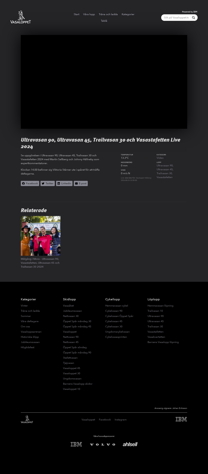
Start (76, 14)
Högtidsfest (27, 347)
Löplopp (154, 299)
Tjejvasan (68, 362)
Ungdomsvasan (72, 378)
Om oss (25, 326)
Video (160, 157)
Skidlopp (69, 299)
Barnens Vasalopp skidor (77, 383)
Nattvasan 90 (70, 336)
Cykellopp (112, 299)
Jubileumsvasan (30, 342)
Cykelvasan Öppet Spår (119, 316)
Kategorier (128, 14)
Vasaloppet (70, 331)
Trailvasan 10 (155, 310)
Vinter (24, 305)
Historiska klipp (30, 336)
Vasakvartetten (156, 336)
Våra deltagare (30, 321)
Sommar (26, 316)
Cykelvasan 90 (113, 310)
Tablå (104, 20)
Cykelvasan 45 (113, 321)
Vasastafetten (165, 177)
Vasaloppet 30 (71, 373)
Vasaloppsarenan (31, 331)
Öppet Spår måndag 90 (77, 352)
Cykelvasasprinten (116, 336)
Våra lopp (89, 14)
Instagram (121, 419)
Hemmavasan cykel (116, 305)
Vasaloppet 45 (71, 368)
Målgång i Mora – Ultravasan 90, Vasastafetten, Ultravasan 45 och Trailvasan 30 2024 (40, 262)
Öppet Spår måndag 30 (77, 321)
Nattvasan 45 (70, 342)
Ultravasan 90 (165, 165)
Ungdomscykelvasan (117, 331)
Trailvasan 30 (164, 173)
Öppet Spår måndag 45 (77, 326)
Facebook (105, 419)
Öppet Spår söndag (75, 347)
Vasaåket (68, 305)
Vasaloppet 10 (71, 388)
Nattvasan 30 (70, 316)
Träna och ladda (108, 14)
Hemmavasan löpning (160, 305)
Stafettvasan (70, 357)
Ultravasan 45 (165, 169)
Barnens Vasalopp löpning (163, 342)
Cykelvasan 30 (113, 326)
